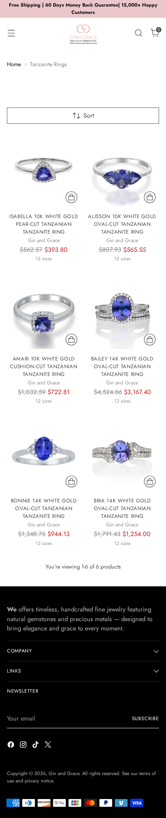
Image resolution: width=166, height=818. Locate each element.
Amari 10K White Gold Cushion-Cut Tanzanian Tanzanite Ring (43, 366)
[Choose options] (71, 197)
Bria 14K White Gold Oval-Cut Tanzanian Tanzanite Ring (122, 508)
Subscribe (145, 718)
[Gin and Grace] (83, 33)
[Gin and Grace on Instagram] (24, 746)
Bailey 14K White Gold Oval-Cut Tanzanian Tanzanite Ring (122, 366)
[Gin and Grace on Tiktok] (36, 746)
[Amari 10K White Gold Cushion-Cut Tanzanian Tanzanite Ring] (44, 312)
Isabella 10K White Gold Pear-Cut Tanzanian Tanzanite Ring (43, 224)
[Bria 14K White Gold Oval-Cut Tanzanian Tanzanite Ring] (122, 454)
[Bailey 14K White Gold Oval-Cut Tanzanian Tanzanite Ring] (122, 312)
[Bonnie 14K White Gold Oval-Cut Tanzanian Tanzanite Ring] (44, 454)
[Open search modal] (138, 33)
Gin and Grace (64, 773)
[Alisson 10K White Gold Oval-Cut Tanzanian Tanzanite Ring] (122, 170)
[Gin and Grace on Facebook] (11, 746)
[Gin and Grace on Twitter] (48, 746)
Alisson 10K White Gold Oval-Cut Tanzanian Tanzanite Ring (122, 224)
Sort (88, 115)
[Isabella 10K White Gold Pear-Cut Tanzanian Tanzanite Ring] (44, 170)
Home (14, 64)
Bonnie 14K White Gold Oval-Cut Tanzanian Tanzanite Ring (44, 508)
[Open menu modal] (11, 33)
